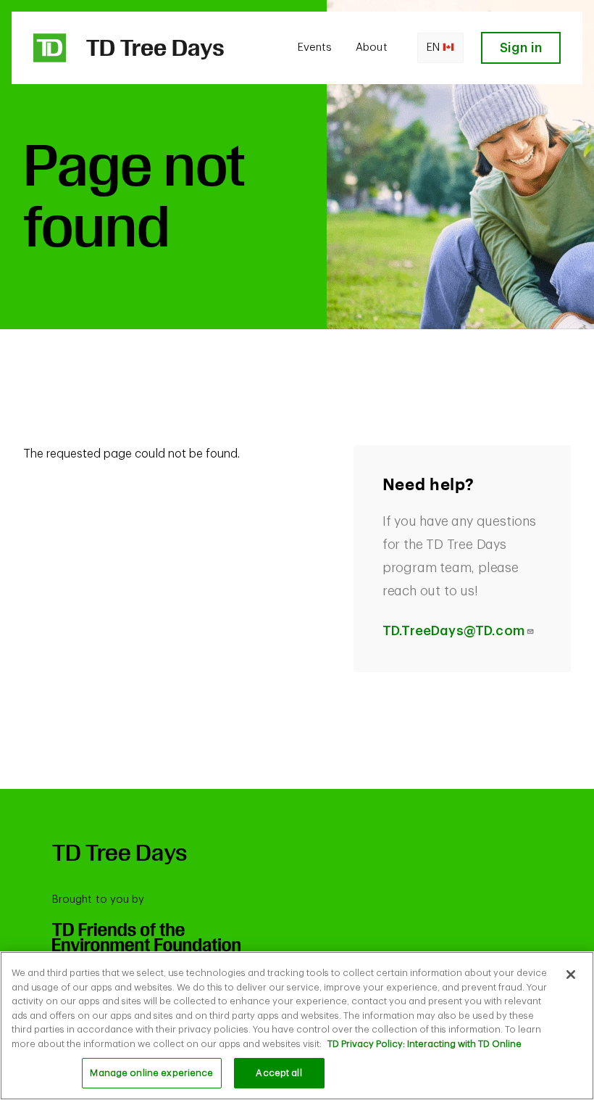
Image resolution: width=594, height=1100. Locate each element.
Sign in (521, 47)
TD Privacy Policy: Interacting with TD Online (424, 1044)
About (371, 47)
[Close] (571, 975)
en (433, 47)
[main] (297, 1025)
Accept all (278, 1073)
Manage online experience (151, 1073)
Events (315, 47)
